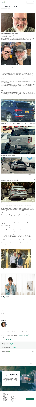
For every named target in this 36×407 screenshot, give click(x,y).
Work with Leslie (22, 2)
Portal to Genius (13, 399)
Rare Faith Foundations (5, 297)
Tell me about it (11, 343)
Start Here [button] (30, 2)
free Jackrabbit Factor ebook (23, 335)
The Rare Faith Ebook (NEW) (12, 401)
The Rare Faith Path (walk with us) (5, 400)
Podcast (16, 2)
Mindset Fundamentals (14, 346)
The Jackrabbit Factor (13, 397)
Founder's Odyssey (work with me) (5, 403)
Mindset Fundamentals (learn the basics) (5, 397)
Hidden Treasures (13, 398)
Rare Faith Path (25, 346)
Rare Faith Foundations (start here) (5, 394)
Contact (18, 400)
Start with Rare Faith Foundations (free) (14, 344)
